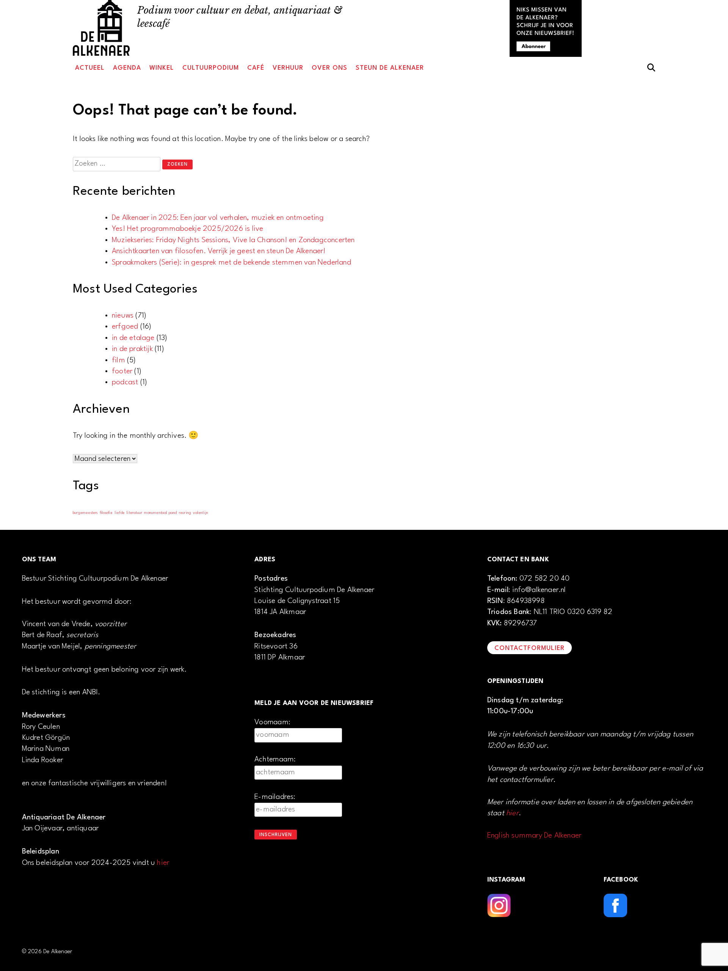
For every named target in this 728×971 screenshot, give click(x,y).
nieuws (122, 315)
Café (255, 68)
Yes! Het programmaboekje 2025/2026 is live (187, 229)
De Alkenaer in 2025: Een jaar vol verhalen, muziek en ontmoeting (218, 218)
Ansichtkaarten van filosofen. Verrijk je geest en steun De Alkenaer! (219, 251)
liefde (120, 513)
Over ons (329, 68)
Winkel (161, 68)
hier (163, 863)
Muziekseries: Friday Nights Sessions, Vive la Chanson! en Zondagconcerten (233, 240)
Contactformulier (529, 648)
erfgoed (125, 326)
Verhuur (288, 68)
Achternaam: (275, 759)
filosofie (106, 513)
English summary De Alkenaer (534, 835)
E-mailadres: (274, 797)
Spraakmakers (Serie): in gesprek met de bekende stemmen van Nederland (231, 262)
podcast (125, 382)
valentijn (200, 513)
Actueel (90, 68)
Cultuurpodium (210, 68)
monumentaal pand (160, 513)
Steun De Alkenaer (390, 68)
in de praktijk (132, 349)
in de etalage (133, 338)
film (118, 360)
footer (122, 371)
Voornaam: (272, 722)
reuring (185, 513)
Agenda (127, 68)
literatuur (134, 513)
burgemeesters (85, 513)
